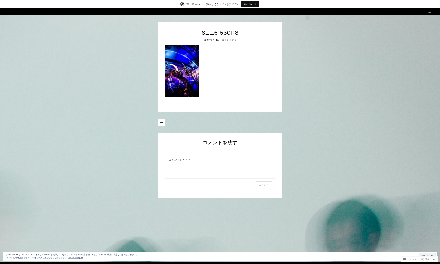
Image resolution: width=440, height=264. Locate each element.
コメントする (229, 39)
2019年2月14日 (211, 39)
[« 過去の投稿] (161, 122)
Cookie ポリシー (75, 257)
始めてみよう (250, 4)
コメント (263, 184)
